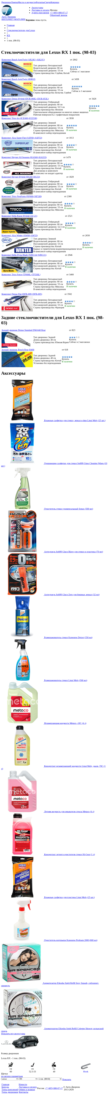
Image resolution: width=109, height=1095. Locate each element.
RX (8, 35)
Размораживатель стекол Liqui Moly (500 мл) (65, 680)
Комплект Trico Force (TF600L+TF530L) (21, 274)
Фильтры (40, 2)
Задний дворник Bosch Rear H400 (18, 349)
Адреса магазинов (40, 12)
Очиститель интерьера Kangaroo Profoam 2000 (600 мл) (70, 940)
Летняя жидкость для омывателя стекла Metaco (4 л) (69, 811)
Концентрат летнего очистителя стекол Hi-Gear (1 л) (69, 854)
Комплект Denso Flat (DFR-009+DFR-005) (22, 294)
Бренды (5, 1087)
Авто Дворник (9, 17)
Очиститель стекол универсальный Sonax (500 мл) (68, 509)
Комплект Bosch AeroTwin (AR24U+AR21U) (23, 59)
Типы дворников (10, 1092)
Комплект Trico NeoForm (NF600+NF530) (22, 196)
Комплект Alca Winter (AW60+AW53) (20, 235)
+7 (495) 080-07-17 (59, 12)
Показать (66, 1079)
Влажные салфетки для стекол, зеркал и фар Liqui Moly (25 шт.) (74, 420)
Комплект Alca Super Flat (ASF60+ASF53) (22, 138)
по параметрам (15, 1076)
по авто (4, 1076)
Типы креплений (10, 1089)
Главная (10, 25)
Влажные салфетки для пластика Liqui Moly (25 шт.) (69, 897)
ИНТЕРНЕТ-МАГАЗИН (13, 19)
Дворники (6, 2)
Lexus (21, 30)
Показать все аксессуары (13, 1033)
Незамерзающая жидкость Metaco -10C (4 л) (65, 723)
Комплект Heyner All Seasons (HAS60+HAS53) (24, 157)
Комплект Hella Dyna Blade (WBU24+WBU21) (24, 255)
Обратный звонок (58, 15)
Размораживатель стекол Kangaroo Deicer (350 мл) (68, 637)
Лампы (14, 2)
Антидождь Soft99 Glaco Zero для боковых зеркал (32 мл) (71, 594)
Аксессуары (37, 7)
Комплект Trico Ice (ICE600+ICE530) (19, 118)
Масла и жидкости (27, 2)
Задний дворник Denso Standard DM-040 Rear (24, 330)
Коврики (55, 2)
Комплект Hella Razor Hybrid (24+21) (19, 216)
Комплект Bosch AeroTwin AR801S (18, 79)
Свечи (48, 2)
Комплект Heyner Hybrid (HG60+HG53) (21, 177)
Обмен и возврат (27, 1089)
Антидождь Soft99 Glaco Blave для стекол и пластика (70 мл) (73, 551)
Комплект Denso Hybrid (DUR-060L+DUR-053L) (25, 99)
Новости (23, 1084)
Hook (85, 1071)
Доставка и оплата (40, 10)
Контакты (23, 1092)
